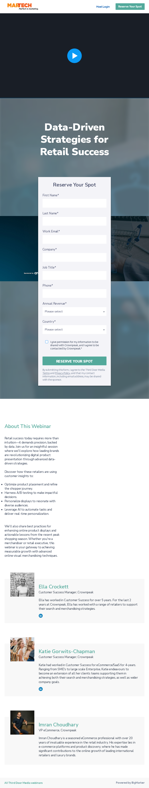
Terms (46, 373)
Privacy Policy (62, 373)
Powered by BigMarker (130, 782)
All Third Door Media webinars (23, 783)
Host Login (103, 6)
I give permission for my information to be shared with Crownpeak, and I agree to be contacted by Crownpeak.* (74, 345)
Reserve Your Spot (130, 6)
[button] (74, 55)
